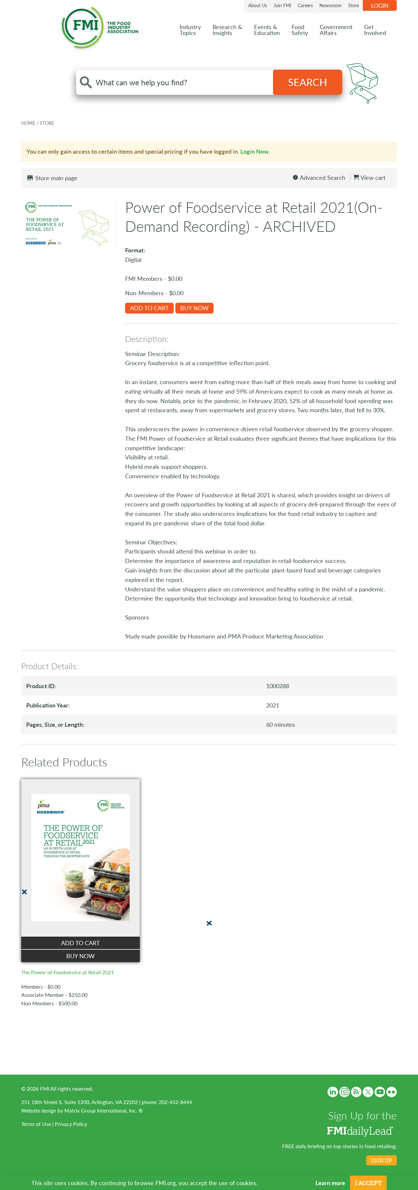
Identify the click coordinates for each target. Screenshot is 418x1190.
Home (29, 123)
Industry (190, 30)
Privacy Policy (71, 1124)
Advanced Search (321, 177)
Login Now (254, 151)
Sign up (381, 1160)
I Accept (368, 1183)
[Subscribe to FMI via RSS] (356, 1092)
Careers (305, 5)
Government (336, 30)
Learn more (330, 1183)
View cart (372, 177)
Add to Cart (149, 308)
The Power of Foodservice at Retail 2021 (67, 972)
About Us (257, 5)
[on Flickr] (391, 1092)
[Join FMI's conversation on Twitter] (368, 1092)
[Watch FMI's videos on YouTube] (380, 1092)
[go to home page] (100, 26)
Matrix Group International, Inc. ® (103, 1110)
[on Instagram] (344, 1092)
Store (353, 5)
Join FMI (282, 5)
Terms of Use (36, 1124)
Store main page (55, 178)
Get (375, 30)
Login (380, 5)
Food (300, 30)
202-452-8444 (175, 1102)
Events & (267, 30)
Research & (227, 30)
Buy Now (194, 308)
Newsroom (330, 5)
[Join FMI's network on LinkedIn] (333, 1092)
